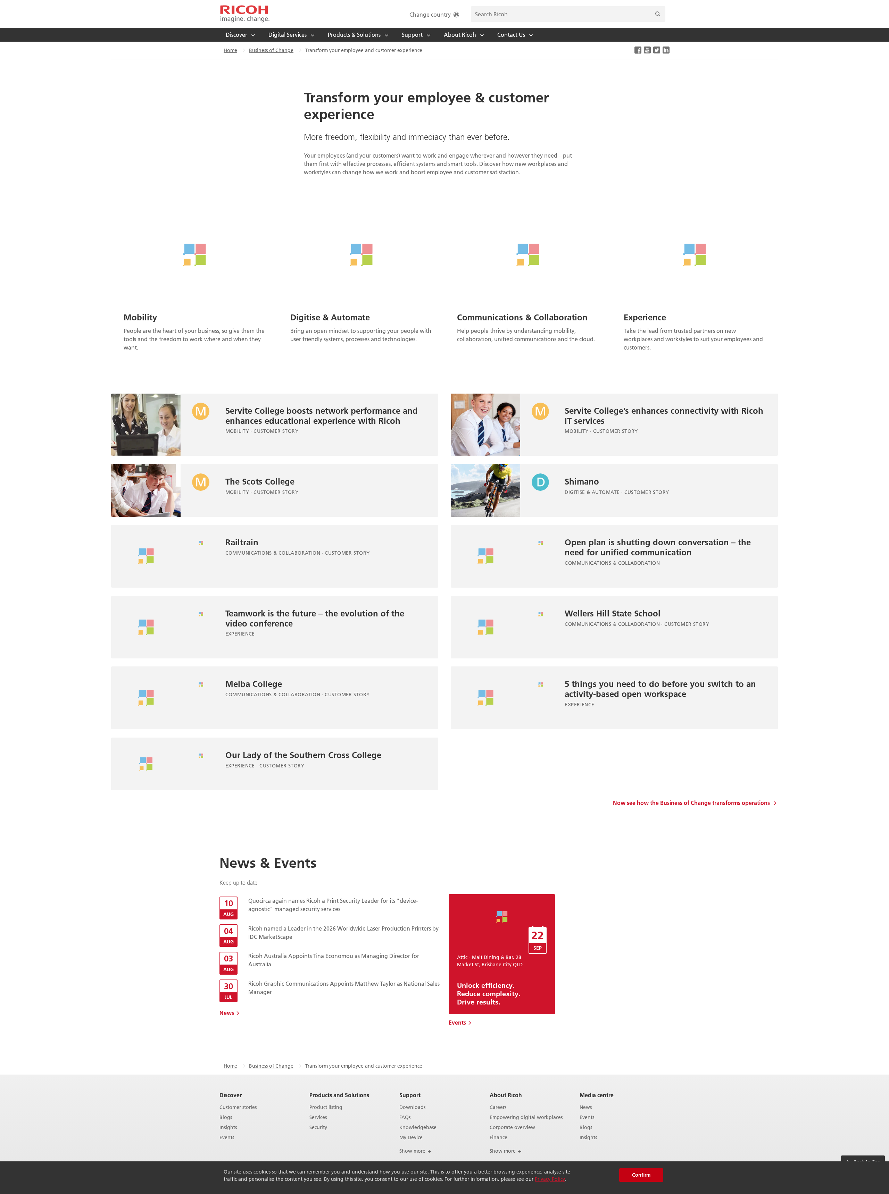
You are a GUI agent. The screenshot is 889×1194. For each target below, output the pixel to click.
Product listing (325, 1107)
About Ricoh (506, 1095)
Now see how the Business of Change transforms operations (692, 802)
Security (318, 1127)
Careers (498, 1107)
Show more (413, 1151)
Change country (430, 14)
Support (410, 1095)
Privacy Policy (550, 1179)
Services (318, 1117)
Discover (230, 1095)
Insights (228, 1127)
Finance (498, 1138)
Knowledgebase (418, 1127)
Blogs (225, 1117)
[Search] (657, 14)
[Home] (244, 14)
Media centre (597, 1095)
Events (457, 1022)
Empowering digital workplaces (526, 1117)
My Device (411, 1138)
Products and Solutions (339, 1095)
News (226, 1012)
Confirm (641, 1175)
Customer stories (238, 1107)
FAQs (404, 1117)
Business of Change (271, 50)
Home (230, 50)
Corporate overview (512, 1127)
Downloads (412, 1107)
